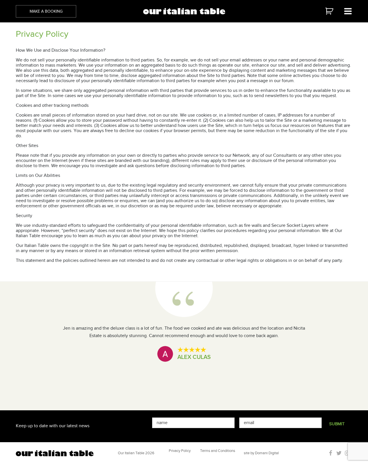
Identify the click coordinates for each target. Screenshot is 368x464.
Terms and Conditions (217, 450)
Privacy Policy (180, 450)
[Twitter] (339, 453)
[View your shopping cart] (333, 11)
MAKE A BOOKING (46, 11)
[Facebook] (331, 453)
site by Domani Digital (261, 453)
